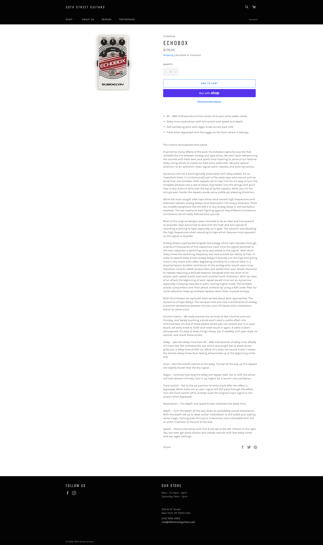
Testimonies (127, 19)
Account (253, 19)
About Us (88, 19)
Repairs (107, 19)
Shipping (168, 55)
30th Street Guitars (85, 7)
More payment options (209, 101)
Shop (69, 19)
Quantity (168, 64)
